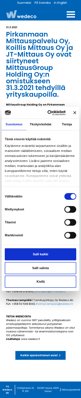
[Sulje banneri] (74, 112)
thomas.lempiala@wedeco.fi (54, 304)
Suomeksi (24, 3)
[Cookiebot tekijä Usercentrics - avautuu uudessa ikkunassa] (49, 113)
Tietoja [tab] (67, 124)
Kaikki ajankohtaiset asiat (39, 355)
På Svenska (42, 3)
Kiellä (41, 281)
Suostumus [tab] (14, 124)
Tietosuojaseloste (70, 389)
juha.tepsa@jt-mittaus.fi (49, 291)
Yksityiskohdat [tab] (40, 124)
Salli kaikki (40, 254)
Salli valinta (40, 268)
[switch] (70, 209)
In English (60, 3)
